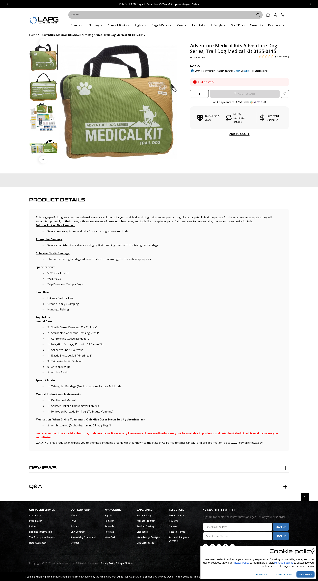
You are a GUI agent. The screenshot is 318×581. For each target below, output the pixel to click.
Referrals (109, 531)
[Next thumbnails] (43, 160)
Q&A (35, 486)
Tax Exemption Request (42, 537)
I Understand (305, 574)
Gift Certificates (145, 542)
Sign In (237, 70)
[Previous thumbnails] (43, 43)
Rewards (109, 526)
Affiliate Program (146, 520)
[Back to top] (305, 497)
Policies (75, 526)
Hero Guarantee (38, 542)
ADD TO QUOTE (239, 134)
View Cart (110, 537)
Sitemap (75, 542)
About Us (76, 515)
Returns (33, 526)
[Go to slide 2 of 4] (7, 4)
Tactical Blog (144, 515)
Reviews (43, 468)
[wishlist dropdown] (285, 94)
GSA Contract (78, 531)
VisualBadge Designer (149, 537)
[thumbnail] (43, 57)
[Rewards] (268, 15)
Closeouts (142, 531)
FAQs (73, 520)
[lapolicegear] (44, 20)
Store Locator (176, 515)
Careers (173, 526)
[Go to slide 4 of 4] (310, 4)
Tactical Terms (177, 531)
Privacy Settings (283, 562)
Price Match (35, 520)
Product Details (57, 200)
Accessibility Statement (83, 537)
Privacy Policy (241, 562)
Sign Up (281, 527)
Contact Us (35, 515)
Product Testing (145, 526)
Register (247, 70)
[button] (239, 102)
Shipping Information (40, 531)
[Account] (275, 15)
